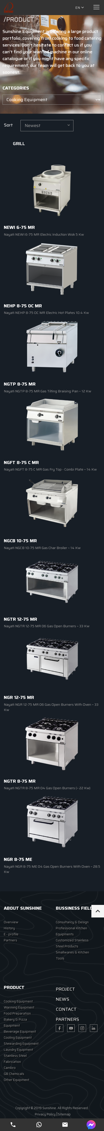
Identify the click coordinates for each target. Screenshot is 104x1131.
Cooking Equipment (18, 1001)
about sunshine (23, 908)
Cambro (10, 1067)
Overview (11, 922)
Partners (10, 940)
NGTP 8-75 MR (20, 384)
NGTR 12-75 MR (20, 619)
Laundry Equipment (18, 1049)
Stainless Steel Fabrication (15, 1058)
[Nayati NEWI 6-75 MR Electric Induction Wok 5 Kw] (52, 189)
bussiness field (74, 908)
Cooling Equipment (18, 1037)
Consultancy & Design (72, 922)
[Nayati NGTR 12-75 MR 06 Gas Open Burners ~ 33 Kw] (52, 581)
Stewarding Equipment (21, 1043)
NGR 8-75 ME (18, 859)
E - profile (11, 934)
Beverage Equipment (20, 1031)
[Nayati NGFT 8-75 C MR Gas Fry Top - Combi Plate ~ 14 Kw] (52, 424)
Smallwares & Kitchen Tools (72, 955)
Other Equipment (16, 1079)
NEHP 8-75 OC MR (23, 305)
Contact (66, 1009)
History (9, 928)
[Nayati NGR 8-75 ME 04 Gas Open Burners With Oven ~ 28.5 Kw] (52, 821)
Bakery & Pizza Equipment (15, 1022)
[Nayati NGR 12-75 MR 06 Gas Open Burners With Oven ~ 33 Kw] (52, 659)
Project (65, 989)
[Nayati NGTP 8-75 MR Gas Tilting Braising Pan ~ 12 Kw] (52, 346)
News (62, 999)
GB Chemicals (14, 1073)
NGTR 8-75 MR (20, 781)
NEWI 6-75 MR (19, 227)
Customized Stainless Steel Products (72, 943)
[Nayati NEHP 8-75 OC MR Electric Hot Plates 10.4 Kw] (52, 268)
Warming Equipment (19, 1007)
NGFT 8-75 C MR (21, 462)
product (14, 987)
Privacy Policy (45, 1114)
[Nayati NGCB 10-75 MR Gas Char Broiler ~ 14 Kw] (52, 503)
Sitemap (64, 1114)
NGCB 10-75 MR (20, 540)
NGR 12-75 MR (19, 697)
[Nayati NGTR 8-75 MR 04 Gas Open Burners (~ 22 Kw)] (52, 743)
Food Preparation (17, 1013)
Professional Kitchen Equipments (71, 931)
